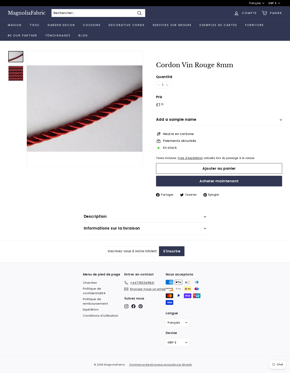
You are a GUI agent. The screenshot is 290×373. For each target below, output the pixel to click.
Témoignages (58, 35)
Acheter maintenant (219, 181)
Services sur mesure (172, 25)
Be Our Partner (22, 35)
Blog (83, 35)
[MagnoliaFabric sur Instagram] (126, 306)
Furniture (254, 25)
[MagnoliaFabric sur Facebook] (133, 306)
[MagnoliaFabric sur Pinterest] (140, 306)
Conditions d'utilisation (100, 315)
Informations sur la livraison (112, 228)
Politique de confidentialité (94, 290)
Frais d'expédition (190, 158)
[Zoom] (85, 109)
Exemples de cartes (218, 25)
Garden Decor (61, 25)
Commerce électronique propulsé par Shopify (160, 364)
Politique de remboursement (95, 301)
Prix (159, 97)
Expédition (91, 309)
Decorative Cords (127, 25)
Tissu (35, 25)
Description (95, 216)
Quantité (164, 76)
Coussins (92, 25)
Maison (15, 25)
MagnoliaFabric (27, 13)
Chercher (90, 283)
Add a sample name (176, 119)
